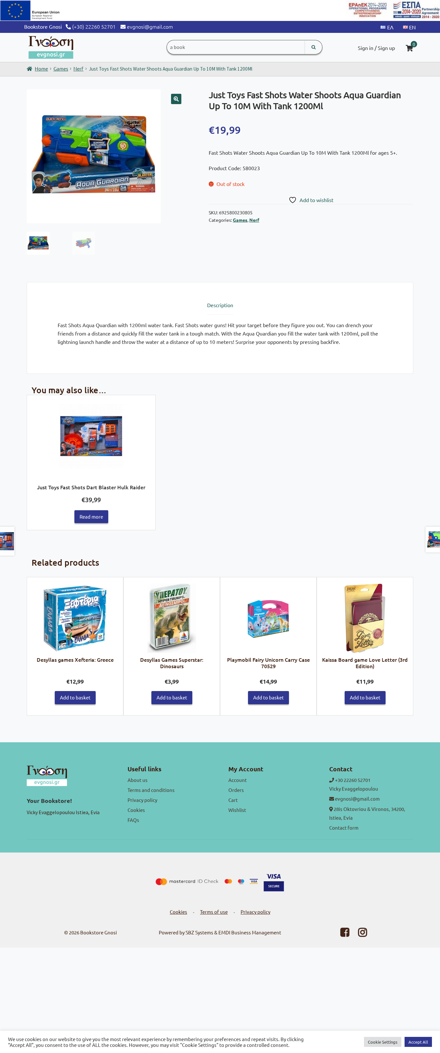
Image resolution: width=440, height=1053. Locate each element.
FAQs (133, 820)
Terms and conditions (151, 790)
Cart (233, 800)
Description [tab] (220, 305)
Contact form (344, 827)
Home (41, 68)
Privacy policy (142, 800)
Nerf (78, 68)
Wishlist (237, 810)
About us (138, 780)
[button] (176, 99)
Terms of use (214, 912)
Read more (91, 516)
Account (237, 780)
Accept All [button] (418, 1042)
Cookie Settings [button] (382, 1042)
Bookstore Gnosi (98, 932)
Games (60, 68)
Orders (236, 790)
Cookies (136, 810)
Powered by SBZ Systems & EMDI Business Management (220, 932)
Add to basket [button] (75, 697)
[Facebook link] (340, 934)
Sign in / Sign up (376, 47)
